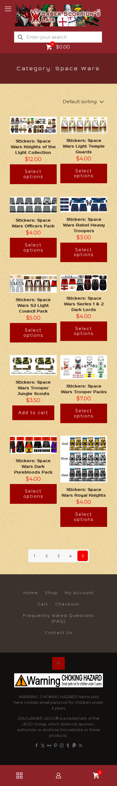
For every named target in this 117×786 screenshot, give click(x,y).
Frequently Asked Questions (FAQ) (58, 618)
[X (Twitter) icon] (42, 745)
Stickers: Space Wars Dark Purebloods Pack (33, 467)
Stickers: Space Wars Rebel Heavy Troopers (84, 225)
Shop (51, 592)
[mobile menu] (8, 9)
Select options (33, 174)
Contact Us (58, 632)
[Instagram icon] (61, 745)
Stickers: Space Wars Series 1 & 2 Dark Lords (84, 304)
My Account (79, 592)
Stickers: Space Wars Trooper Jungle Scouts (33, 388)
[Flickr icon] (49, 745)
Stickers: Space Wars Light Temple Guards (84, 146)
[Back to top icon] (58, 663)
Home (30, 592)
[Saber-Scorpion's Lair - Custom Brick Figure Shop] (58, 15)
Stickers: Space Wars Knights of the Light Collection (33, 147)
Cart (43, 604)
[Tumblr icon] (68, 745)
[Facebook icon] (36, 745)
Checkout (67, 604)
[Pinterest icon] (55, 745)
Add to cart (33, 412)
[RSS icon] (80, 745)
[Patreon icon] (74, 745)
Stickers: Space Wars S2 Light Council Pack (33, 305)
